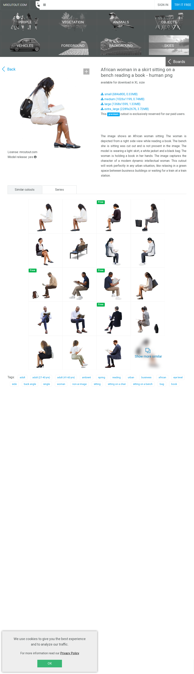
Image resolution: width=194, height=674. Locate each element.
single (46, 384)
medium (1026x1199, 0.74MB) (124, 99)
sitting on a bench (143, 384)
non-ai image (79, 384)
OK (50, 663)
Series (59, 189)
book (174, 384)
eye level (178, 377)
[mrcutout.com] (20, 5)
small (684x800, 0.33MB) (121, 94)
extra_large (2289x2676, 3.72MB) (126, 109)
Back (11, 69)
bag (162, 384)
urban (131, 377)
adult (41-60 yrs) (66, 377)
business (146, 377)
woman (61, 384)
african (162, 377)
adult (22, 377)
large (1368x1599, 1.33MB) (122, 104)
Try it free (182, 5)
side (14, 384)
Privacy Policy (69, 653)
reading (116, 377)
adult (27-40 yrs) (41, 377)
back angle (30, 384)
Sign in (163, 5)
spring (101, 377)
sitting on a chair (117, 384)
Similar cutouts (24, 189)
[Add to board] (86, 71)
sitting (97, 384)
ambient (86, 377)
